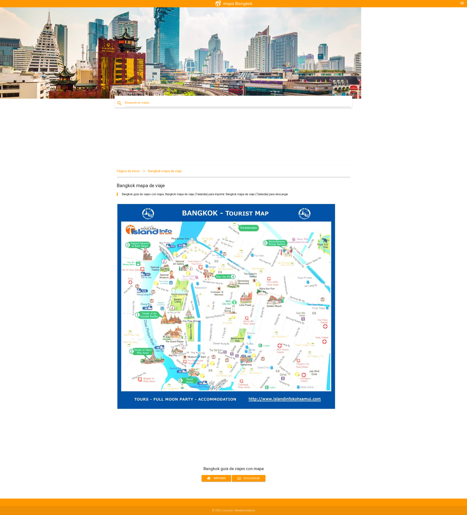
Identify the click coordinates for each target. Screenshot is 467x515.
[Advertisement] (226, 139)
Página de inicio (128, 171)
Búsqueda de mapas (137, 102)
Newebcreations (245, 510)
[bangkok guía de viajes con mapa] (226, 408)
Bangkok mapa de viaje (165, 171)
